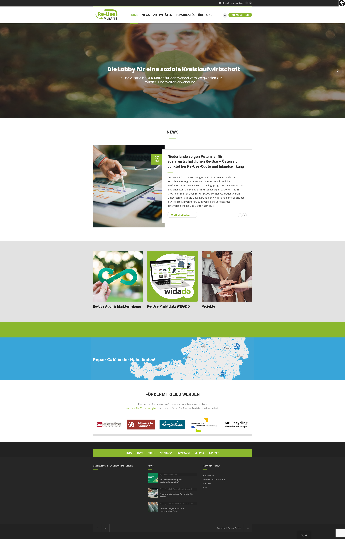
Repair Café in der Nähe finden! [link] (124, 359)
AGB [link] (205, 487)
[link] (342, 3)
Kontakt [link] (214, 453)
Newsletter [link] (240, 15)
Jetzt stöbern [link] (212, 93)
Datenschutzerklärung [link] (214, 479)
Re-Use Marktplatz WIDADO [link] (168, 306)
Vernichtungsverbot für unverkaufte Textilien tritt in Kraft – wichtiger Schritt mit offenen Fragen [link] (205, 161)
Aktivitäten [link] (166, 453)
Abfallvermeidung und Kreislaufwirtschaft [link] (171, 481)
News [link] (140, 453)
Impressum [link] (208, 475)
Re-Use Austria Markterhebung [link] (117, 306)
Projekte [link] (208, 306)
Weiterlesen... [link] (180, 214)
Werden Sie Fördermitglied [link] (141, 408)
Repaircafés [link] (183, 453)
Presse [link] (151, 453)
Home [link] (129, 453)
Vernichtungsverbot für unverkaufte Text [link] (172, 509)
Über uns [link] (199, 453)
